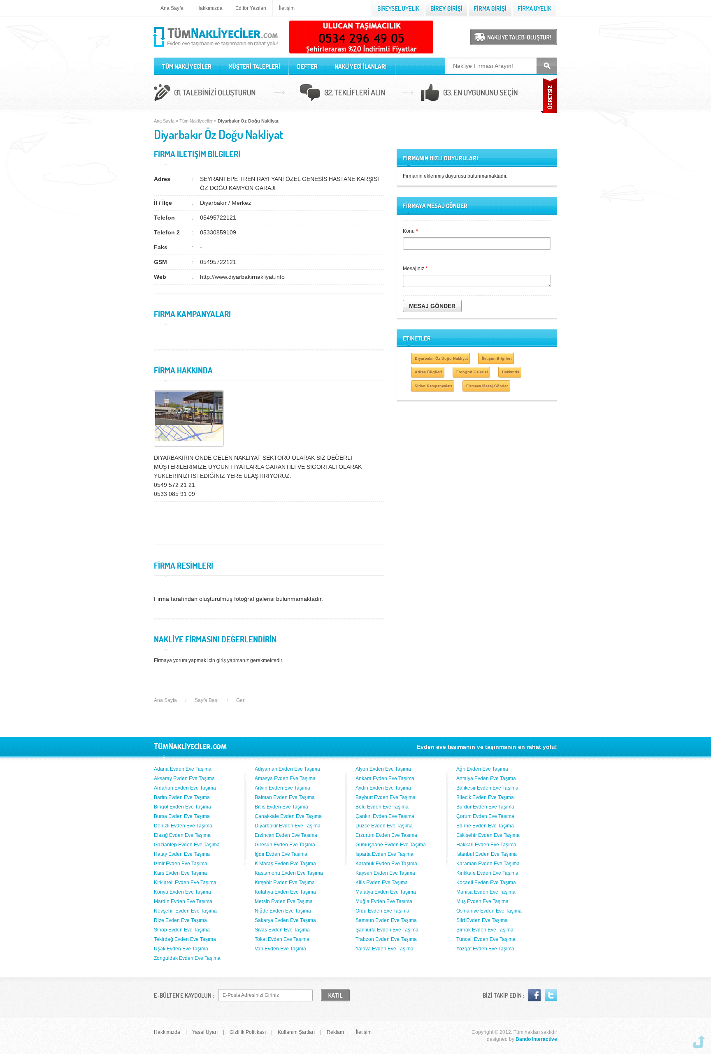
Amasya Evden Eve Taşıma (285, 778)
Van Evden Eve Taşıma (280, 949)
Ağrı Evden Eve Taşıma (482, 769)
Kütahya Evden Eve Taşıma (285, 892)
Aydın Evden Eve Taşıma (383, 788)
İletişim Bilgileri (497, 358)
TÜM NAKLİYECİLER (186, 66)
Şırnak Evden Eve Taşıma (485, 930)
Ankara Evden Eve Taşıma (385, 778)
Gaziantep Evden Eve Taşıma (187, 845)
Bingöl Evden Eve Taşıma (182, 807)
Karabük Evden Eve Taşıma (386, 863)
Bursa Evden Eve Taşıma (182, 816)
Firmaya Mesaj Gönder (487, 386)
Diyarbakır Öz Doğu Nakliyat (441, 358)
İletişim (287, 8)
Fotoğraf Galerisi (472, 372)
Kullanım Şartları (296, 1032)
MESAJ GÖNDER (432, 306)
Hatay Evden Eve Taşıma (182, 854)
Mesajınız (415, 268)
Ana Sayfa (172, 8)
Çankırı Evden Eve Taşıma (385, 816)
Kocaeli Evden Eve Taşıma (486, 882)
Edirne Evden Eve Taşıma (485, 826)
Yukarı (699, 1041)
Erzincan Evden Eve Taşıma (286, 835)
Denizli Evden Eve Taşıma (183, 826)
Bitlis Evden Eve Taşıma (281, 807)
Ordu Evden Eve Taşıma (382, 911)
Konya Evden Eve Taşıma (182, 892)
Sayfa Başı (206, 700)
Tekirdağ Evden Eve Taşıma (185, 939)
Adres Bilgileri (428, 372)
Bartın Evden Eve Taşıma (182, 797)
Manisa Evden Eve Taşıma (486, 892)
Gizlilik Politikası (248, 1032)
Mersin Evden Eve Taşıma (284, 901)
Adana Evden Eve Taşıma (182, 769)
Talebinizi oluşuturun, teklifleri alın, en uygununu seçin (355, 93)
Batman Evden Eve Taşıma (285, 797)
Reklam (335, 1032)
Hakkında (510, 372)
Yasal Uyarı (205, 1032)
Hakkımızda (209, 8)
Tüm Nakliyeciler (196, 120)
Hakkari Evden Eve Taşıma (486, 845)
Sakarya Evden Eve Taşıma (285, 920)
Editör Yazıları (250, 8)
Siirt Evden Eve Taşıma (482, 920)
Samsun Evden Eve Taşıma (386, 920)
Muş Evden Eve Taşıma (482, 901)
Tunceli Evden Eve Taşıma (486, 939)
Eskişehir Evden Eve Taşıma (488, 835)
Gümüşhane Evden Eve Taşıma (391, 845)
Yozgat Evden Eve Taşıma (485, 949)
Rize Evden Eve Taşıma (180, 920)
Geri (241, 700)
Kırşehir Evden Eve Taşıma (285, 882)
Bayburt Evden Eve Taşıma (386, 797)
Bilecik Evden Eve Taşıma (485, 797)
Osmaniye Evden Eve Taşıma (489, 911)
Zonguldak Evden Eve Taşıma (187, 958)
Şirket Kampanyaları (433, 386)
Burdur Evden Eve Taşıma (485, 807)
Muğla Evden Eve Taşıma (384, 901)
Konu (410, 231)
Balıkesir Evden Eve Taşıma (487, 788)
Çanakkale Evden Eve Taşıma (288, 816)
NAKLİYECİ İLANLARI (361, 66)
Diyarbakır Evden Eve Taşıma (288, 826)
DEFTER (307, 66)
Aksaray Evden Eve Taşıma (184, 778)
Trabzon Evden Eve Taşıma (386, 939)
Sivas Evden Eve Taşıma (282, 930)
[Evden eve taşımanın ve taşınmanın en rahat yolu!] (216, 48)
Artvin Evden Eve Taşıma (282, 788)
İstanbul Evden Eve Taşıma (486, 854)
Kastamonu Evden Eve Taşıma (289, 873)
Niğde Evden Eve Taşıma (283, 911)
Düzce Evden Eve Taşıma (384, 826)
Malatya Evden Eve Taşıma (386, 892)
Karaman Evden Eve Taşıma (488, 863)
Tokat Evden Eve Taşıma (282, 939)
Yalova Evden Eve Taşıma (385, 949)
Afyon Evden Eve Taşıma (383, 769)
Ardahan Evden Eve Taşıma (185, 788)
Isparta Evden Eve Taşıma (385, 854)
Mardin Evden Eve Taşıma (183, 901)
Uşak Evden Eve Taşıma (181, 949)
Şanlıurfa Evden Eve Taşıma (387, 930)
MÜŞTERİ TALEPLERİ (254, 66)
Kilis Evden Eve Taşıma (382, 882)
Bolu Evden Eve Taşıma (382, 807)
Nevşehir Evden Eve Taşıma (185, 911)
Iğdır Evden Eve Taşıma (281, 854)
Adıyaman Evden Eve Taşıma (287, 769)
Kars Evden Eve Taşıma (180, 873)
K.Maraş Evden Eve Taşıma (285, 863)
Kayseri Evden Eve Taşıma (385, 873)
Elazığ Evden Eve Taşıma (182, 835)
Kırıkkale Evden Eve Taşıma (487, 873)
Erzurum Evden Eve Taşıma (386, 835)
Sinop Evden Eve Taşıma (182, 930)
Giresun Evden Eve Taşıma (285, 845)
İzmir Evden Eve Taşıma (180, 863)
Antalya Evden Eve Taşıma (486, 778)
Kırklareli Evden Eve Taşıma (185, 882)
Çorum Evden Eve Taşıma (485, 816)
